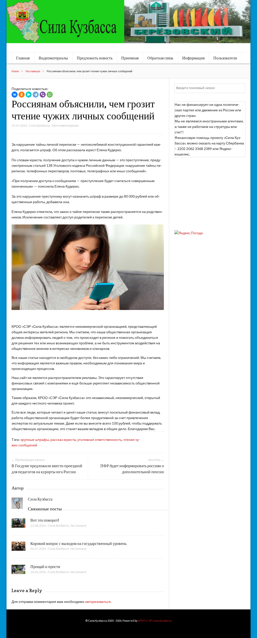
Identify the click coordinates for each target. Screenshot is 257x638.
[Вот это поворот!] (18, 524)
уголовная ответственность (99, 439)
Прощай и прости (45, 566)
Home (15, 71)
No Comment (78, 525)
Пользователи (225, 57)
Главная (23, 57)
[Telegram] (36, 95)
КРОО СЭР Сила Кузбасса (154, 620)
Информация (193, 57)
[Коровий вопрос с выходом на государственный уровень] (18, 547)
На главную (33, 71)
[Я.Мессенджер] (29, 95)
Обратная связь (160, 57)
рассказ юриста (63, 439)
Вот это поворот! (44, 520)
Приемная (130, 57)
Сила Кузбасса (39, 125)
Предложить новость (94, 57)
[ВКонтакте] (15, 95)
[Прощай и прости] (18, 571)
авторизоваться (98, 601)
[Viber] (43, 95)
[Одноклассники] (22, 95)
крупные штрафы (35, 439)
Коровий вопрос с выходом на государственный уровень (78, 543)
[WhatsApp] (50, 95)
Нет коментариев (65, 125)
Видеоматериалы (53, 57)
